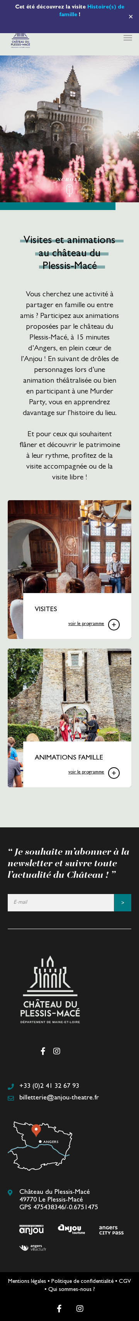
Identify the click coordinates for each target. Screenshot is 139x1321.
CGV (125, 1282)
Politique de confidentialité (82, 1282)
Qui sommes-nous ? (71, 1290)
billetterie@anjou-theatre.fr (59, 1098)
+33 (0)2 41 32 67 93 (49, 1086)
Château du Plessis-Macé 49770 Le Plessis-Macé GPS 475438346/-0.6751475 (58, 1200)
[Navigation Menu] (128, 37)
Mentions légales (27, 1282)
